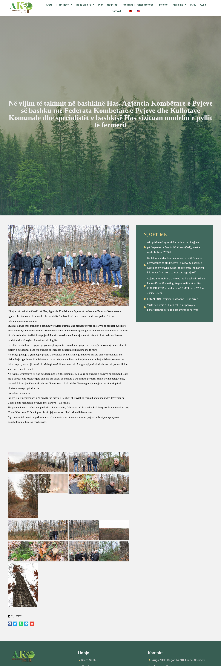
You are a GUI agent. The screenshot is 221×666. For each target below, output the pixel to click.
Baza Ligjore (83, 4)
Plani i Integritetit (108, 4)
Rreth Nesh (62, 4)
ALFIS (203, 4)
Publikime (177, 4)
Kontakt (116, 10)
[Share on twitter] (15, 624)
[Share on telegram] (26, 624)
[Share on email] (32, 624)
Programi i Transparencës (138, 4)
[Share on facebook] (10, 624)
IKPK (193, 4)
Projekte (163, 4)
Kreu (49, 4)
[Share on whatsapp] (21, 624)
